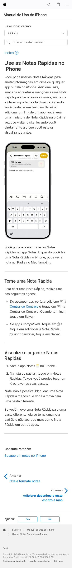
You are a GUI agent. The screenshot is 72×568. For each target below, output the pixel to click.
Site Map (58, 561)
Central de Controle (24, 306)
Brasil (5, 548)
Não (50, 519)
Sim (28, 519)
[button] (49, 4)
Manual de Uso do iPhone (25, 15)
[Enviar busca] (9, 42)
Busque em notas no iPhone (25, 455)
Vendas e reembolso (40, 561)
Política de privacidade (14, 561)
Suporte (16, 530)
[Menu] (67, 4)
